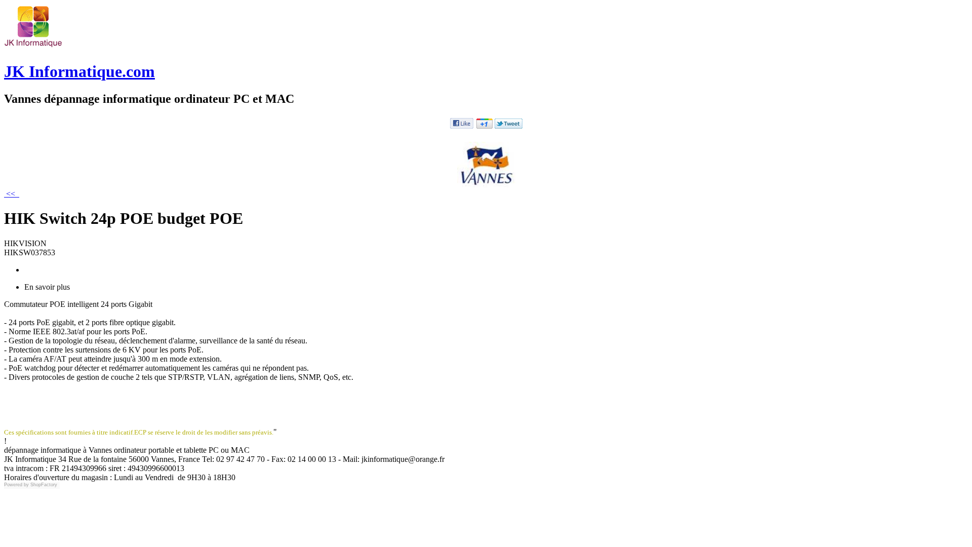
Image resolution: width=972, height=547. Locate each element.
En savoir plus (47, 287)
